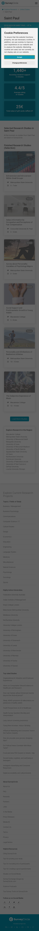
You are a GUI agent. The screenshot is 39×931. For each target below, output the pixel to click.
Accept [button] (19, 57)
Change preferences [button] (19, 63)
